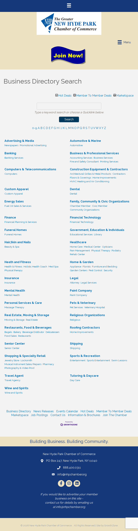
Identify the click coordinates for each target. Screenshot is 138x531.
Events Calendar (67, 411)
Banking (10, 153)
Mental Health (14, 290)
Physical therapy (13, 270)
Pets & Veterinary (83, 303)
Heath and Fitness (17, 262)
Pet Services (76, 307)
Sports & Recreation (85, 356)
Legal (74, 278)
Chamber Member (80, 205)
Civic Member (99, 205)
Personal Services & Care (23, 303)
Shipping (76, 343)
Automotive (76, 145)
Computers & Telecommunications (30, 169)
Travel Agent (14, 375)
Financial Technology (85, 217)
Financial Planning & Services (20, 221)
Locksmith (26, 360)
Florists (87, 266)
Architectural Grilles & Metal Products (90, 173)
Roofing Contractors (85, 327)
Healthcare (78, 242)
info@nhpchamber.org (70, 507)
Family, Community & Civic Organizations (99, 201)
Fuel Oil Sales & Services (17, 205)
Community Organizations (84, 209)
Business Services (103, 157)
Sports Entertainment (98, 360)
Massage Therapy (14, 307)
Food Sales (10, 335)
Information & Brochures (84, 415)
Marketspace (125, 95)
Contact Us (57, 415)
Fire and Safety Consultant (84, 161)
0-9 (34, 128)
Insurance (11, 278)
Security (108, 270)
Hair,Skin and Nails (17, 242)
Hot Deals (65, 95)
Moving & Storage (14, 319)
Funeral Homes (15, 230)
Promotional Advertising (33, 145)
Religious (75, 319)
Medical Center (92, 246)
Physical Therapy (100, 250)
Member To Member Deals (94, 95)
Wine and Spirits (16, 388)
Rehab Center (77, 254)
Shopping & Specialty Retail (24, 356)
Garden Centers (78, 270)
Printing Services (109, 161)
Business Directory (18, 411)
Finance (10, 217)
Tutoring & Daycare (84, 375)
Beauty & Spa (11, 246)
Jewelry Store (11, 360)
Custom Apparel (16, 189)
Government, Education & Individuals (97, 230)
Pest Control (95, 270)
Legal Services (88, 282)
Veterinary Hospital (94, 307)
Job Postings (39, 415)
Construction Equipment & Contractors (99, 169)
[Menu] (69, 5)
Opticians (107, 246)
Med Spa (53, 266)
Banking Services (13, 157)
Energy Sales (14, 201)
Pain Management (80, 250)
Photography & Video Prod (19, 367)
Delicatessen (52, 332)
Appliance (75, 266)
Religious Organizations (87, 315)
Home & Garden (81, 262)
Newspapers (11, 145)
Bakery (17, 332)
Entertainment (77, 360)
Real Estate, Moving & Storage (26, 315)
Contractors (118, 173)
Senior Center (14, 343)
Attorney (74, 282)
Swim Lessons (119, 360)
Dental (75, 189)
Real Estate (32, 319)
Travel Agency (12, 380)
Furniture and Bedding (104, 266)
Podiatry (116, 250)
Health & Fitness (13, 266)
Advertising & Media (19, 141)
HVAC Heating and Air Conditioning (89, 181)
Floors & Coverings (80, 177)
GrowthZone (111, 525)
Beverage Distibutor (33, 332)
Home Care (76, 246)
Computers (10, 173)
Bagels (8, 332)
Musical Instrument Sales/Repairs (22, 364)
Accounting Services (81, 157)
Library (98, 234)
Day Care (75, 380)
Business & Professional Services (94, 153)
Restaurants (24, 335)
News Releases (43, 411)
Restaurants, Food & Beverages (28, 327)
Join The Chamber (115, 415)
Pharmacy (48, 364)
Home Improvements (104, 177)
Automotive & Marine (85, 141)
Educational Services (81, 234)
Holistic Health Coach (35, 266)
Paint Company (81, 290)
